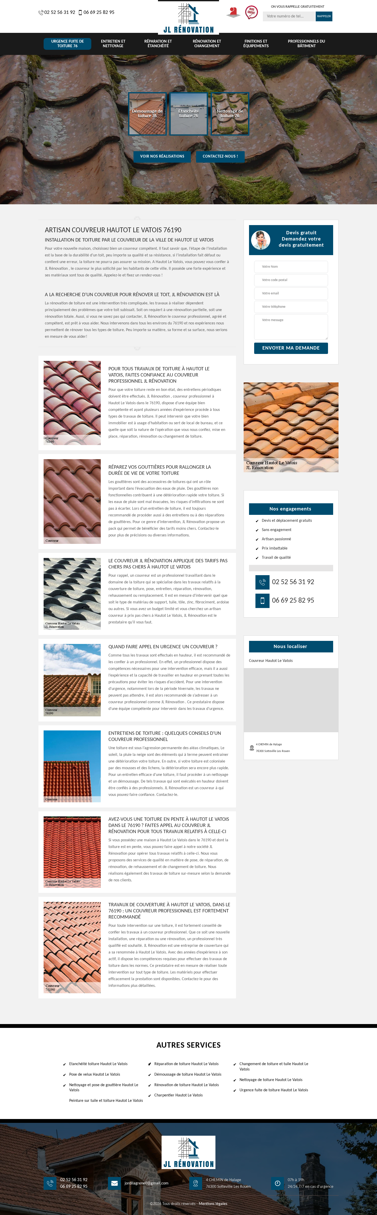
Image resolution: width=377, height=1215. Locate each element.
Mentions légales (213, 1204)
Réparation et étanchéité (158, 44)
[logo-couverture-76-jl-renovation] (188, 17)
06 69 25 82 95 (99, 12)
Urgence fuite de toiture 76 (67, 44)
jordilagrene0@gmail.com (146, 1183)
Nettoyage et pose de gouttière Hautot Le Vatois (103, 1088)
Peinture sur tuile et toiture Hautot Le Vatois (106, 1101)
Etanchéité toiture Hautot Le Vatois (98, 1064)
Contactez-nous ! (220, 157)
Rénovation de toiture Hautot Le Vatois (186, 1085)
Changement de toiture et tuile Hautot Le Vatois (274, 1067)
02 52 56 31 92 (59, 12)
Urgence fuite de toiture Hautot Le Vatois (274, 1090)
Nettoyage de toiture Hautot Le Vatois (271, 1080)
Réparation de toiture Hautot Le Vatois (186, 1064)
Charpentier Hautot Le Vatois (178, 1095)
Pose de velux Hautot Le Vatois (94, 1075)
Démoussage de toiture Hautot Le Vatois (187, 1075)
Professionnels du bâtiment (306, 44)
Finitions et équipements (256, 44)
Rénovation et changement (207, 44)
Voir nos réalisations (162, 157)
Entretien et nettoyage (113, 44)
